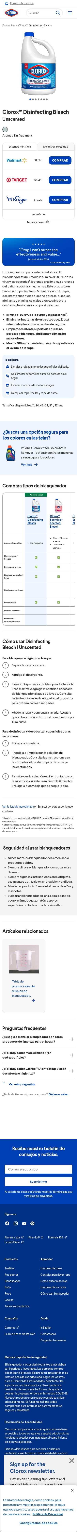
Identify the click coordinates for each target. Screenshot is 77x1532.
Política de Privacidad (48, 1514)
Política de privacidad (39, 1195)
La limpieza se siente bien (20, 1334)
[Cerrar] (72, 1490)
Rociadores (11, 1274)
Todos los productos (17, 1306)
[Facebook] (7, 1223)
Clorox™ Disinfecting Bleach (35, 519)
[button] (30, 99)
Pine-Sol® (34, 1237)
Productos (8, 25)
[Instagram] (15, 1223)
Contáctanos (48, 1334)
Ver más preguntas (22, 1084)
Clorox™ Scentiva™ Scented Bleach (56, 521)
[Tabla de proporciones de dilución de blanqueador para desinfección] (33, 1000)
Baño (8, 1287)
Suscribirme (38, 1181)
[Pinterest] (32, 1223)
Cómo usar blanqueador (54, 1293)
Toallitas (9, 1268)
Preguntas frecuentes (53, 1340)
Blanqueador (12, 1281)
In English (45, 1327)
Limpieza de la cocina (53, 1287)
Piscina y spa (12, 1237)
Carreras (10, 1327)
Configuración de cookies (39, 1523)
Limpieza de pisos (51, 1268)
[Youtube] (24, 1223)
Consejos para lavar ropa (55, 1274)
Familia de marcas (22, 3)
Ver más (26, 464)
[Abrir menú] (70, 12)
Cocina (9, 1299)
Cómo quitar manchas (53, 1281)
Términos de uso (62, 1191)
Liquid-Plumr (12, 1242)
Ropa (8, 1293)
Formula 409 (55, 1237)
